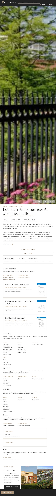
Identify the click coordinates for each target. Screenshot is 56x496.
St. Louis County (13, 206)
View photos (49, 201)
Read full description (7, 244)
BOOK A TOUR (28, 253)
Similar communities (8, 466)
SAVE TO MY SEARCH (29, 249)
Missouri (5, 206)
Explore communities (12, 486)
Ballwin (21, 206)
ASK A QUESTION (7, 492)
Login (50, 4)
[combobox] (21, 2)
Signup (43, 4)
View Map (37, 201)
